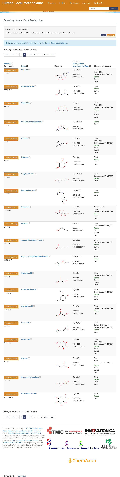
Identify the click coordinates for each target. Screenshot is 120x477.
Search (114, 8)
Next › (46, 55)
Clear (103, 35)
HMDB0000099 (10, 174)
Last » (52, 55)
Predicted (72, 33)
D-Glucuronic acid (28, 393)
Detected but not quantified (35, 33)
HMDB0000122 (10, 340)
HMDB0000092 (10, 87)
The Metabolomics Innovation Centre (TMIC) (24, 433)
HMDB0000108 (10, 224)
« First (7, 55)
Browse (51, 3)
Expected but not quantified (56, 33)
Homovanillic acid (28, 289)
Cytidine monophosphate (31, 121)
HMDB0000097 (10, 139)
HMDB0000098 (10, 158)
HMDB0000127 (10, 394)
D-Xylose (25, 157)
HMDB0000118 (10, 290)
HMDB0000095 (10, 122)
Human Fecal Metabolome (22, 3)
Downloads (74, 3)
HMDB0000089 (10, 70)
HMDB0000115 (10, 273)
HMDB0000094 (10, 103)
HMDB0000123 (10, 359)
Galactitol (25, 207)
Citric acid (25, 103)
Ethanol (24, 223)
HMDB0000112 (10, 240)
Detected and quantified (16, 33)
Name (23, 66)
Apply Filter (111, 35)
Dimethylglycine (28, 86)
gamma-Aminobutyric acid (32, 240)
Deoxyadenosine (28, 190)
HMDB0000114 (10, 257)
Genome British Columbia (12, 442)
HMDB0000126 (10, 378)
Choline (24, 138)
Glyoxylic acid (27, 306)
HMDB (62, 3)
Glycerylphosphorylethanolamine (35, 256)
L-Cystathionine (28, 173)
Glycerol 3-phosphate (30, 377)
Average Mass (78, 63)
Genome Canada (18, 440)
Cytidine (24, 69)
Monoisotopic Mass (81, 66)
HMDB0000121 (10, 323)
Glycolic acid (26, 273)
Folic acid (25, 322)
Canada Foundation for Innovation (28, 431)
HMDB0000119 (10, 307)
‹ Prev (13, 55)
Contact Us (98, 3)
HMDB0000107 (10, 207)
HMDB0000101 (10, 191)
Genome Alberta (32, 440)
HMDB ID (7, 63)
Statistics (86, 3)
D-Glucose (25, 339)
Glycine (24, 358)
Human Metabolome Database (56, 43)
